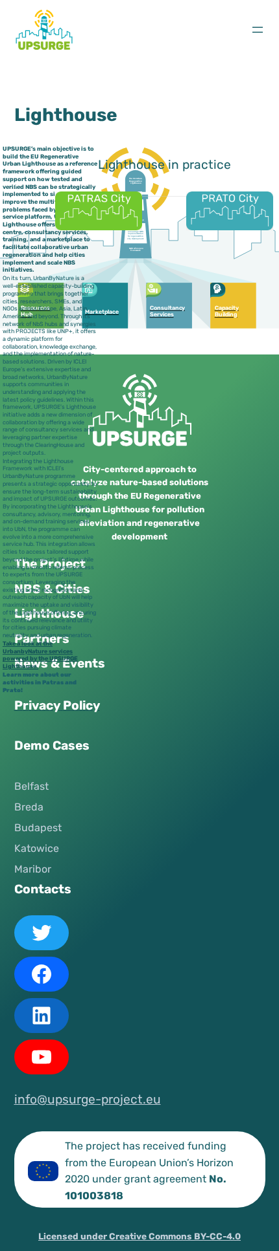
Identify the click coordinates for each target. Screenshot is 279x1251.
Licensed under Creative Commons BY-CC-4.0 (139, 1236)
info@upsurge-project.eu (87, 1099)
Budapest (38, 827)
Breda (28, 807)
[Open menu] (257, 30)
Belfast (31, 786)
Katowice (36, 848)
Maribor (32, 869)
